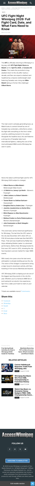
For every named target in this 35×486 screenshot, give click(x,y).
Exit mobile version (17, 483)
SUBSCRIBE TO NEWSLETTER (18, 460)
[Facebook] (10, 449)
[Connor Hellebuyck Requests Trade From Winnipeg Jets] (7, 368)
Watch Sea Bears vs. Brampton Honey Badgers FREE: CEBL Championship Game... (24, 392)
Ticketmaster (25, 291)
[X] (20, 449)
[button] (4, 3)
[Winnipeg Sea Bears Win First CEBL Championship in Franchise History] (7, 379)
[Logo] (17, 437)
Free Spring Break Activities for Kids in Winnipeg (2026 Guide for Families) (8, 350)
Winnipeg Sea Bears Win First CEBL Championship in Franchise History (23, 379)
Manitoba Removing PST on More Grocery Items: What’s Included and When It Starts (26, 350)
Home (3, 8)
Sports (8, 8)
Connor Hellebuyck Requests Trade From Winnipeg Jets (23, 366)
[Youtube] (25, 449)
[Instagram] (15, 449)
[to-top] (33, 483)
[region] (17, 104)
